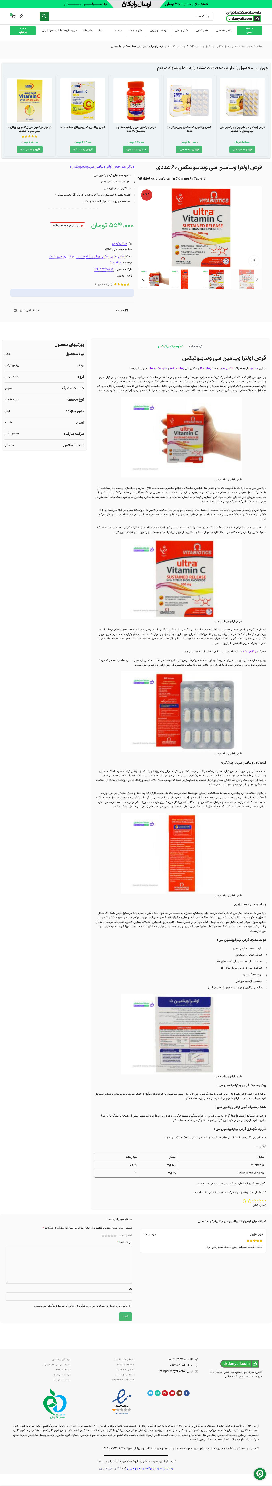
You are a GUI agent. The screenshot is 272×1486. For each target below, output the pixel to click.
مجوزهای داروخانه (125, 1365)
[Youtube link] (172, 1393)
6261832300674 (104, 269)
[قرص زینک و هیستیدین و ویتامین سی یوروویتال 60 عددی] (242, 100)
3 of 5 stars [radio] (109, 1235)
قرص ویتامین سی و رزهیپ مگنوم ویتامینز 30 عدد (136, 129)
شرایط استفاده (63, 1370)
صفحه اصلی (249, 30)
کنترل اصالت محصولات (122, 1380)
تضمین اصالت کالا (125, 1370)
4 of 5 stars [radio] (106, 1235)
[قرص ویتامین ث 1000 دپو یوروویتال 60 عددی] (189, 100)
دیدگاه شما (124, 1242)
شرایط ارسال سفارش (124, 1375)
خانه (259, 47)
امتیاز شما (126, 1235)
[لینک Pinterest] (165, 1393)
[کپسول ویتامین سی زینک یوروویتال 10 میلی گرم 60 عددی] (29, 100)
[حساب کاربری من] (22, 16)
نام (130, 1289)
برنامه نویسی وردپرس (139, 1468)
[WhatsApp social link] (21, 311)
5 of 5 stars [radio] (103, 1235)
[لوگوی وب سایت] (243, 16)
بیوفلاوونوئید (250, 652)
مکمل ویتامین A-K (200, 47)
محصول (253, 368)
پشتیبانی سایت (164, 1468)
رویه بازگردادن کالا (62, 1380)
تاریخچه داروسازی (61, 1375)
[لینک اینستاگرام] (179, 1393)
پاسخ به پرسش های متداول (56, 1365)
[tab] (195, 346)
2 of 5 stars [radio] (112, 1235)
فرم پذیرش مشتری (61, 1359)
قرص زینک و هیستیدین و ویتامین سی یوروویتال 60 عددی (242, 129)
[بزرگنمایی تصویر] (254, 261)
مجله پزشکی (23, 30)
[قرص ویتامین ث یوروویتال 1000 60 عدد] (82, 100)
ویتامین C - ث (176, 47)
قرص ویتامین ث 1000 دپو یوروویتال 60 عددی (189, 129)
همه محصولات (243, 47)
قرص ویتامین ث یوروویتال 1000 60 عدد (82, 127)
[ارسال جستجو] (44, 16)
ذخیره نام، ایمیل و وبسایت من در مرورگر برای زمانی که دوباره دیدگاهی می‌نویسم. (81, 1306)
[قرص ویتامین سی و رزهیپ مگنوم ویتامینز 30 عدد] (135, 100)
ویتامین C (116, 263)
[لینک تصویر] (121, 1402)
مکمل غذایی (223, 47)
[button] (242, 149)
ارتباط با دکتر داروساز (124, 1359)
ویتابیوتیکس (119, 243)
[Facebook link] (187, 1393)
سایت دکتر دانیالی (157, 368)
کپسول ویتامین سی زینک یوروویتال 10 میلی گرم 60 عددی (30, 129)
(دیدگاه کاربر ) (103, 284)
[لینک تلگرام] (15, 311)
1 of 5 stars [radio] (115, 1235)
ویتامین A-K (177, 368)
